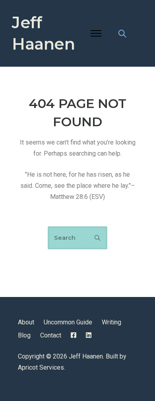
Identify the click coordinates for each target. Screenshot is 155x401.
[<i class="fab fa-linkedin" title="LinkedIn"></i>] (88, 335)
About (26, 322)
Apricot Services (41, 367)
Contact (50, 335)
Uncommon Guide (68, 322)
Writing (111, 322)
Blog (24, 335)
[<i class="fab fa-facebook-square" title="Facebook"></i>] (73, 335)
